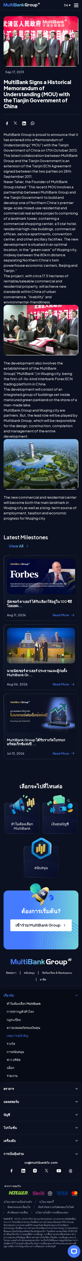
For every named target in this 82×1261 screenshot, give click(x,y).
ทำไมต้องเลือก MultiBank (24, 1003)
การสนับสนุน (15, 1052)
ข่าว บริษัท (14, 1060)
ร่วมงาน (12, 1076)
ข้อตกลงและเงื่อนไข (18, 1207)
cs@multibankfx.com (41, 1162)
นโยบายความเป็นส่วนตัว (18, 1201)
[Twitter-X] (46, 1170)
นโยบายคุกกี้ (46, 1201)
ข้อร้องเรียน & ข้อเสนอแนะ (57, 972)
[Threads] (70, 1170)
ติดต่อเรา (11, 972)
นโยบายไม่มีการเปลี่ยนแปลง (52, 1212)
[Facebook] (11, 1170)
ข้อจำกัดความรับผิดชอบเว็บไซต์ (56, 1207)
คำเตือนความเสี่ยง (17, 1212)
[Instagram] (35, 1170)
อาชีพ (43, 979)
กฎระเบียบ (14, 1020)
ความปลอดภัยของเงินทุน (23, 1028)
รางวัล (11, 1043)
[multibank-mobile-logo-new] (22, 5)
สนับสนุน (29, 972)
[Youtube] (58, 1170)
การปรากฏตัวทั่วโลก (20, 1011)
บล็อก (10, 1068)
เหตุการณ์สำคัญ (17, 1035)
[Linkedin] (23, 1170)
